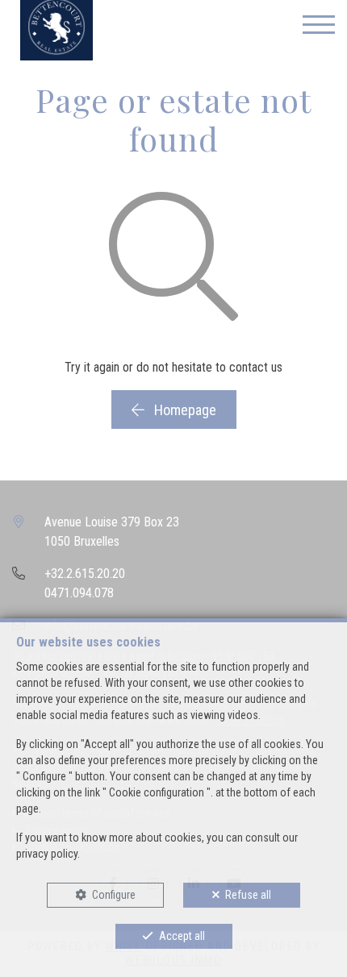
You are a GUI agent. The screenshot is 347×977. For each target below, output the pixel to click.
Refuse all (248, 894)
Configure (114, 894)
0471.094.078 (79, 593)
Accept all (182, 935)
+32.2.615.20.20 (84, 573)
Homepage (183, 409)
